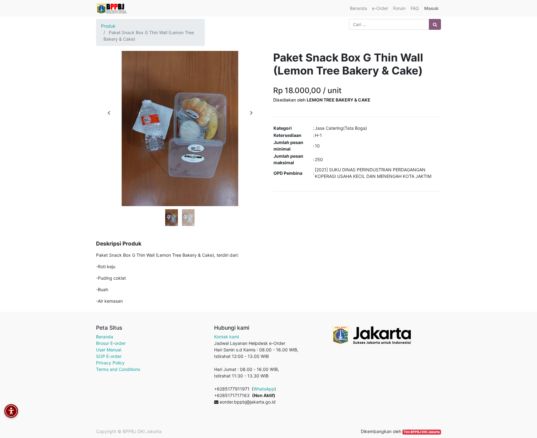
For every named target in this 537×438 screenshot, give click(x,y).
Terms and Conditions (118, 369)
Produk (108, 26)
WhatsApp (263, 388)
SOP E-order (109, 356)
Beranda (104, 336)
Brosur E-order (111, 343)
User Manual (108, 349)
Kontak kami (226, 336)
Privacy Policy (110, 362)
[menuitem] (358, 8)
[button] (108, 113)
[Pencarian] (435, 24)
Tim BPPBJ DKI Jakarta (422, 432)
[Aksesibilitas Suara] (11, 411)
